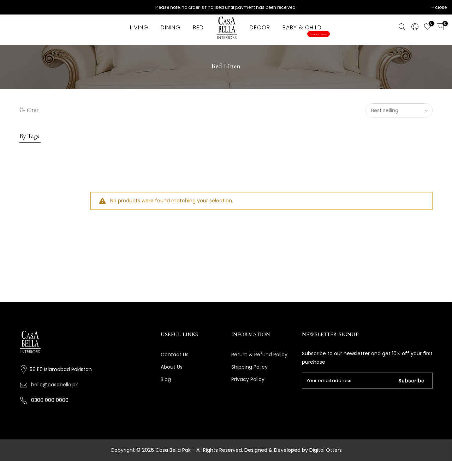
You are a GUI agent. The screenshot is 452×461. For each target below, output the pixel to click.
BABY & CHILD (304, 29)
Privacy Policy (247, 379)
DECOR (260, 27)
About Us (172, 366)
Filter (32, 110)
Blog (166, 379)
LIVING (139, 27)
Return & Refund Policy (259, 354)
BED (198, 27)
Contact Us (175, 354)
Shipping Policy (249, 366)
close (441, 7)
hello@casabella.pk (54, 384)
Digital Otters (325, 450)
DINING (170, 27)
